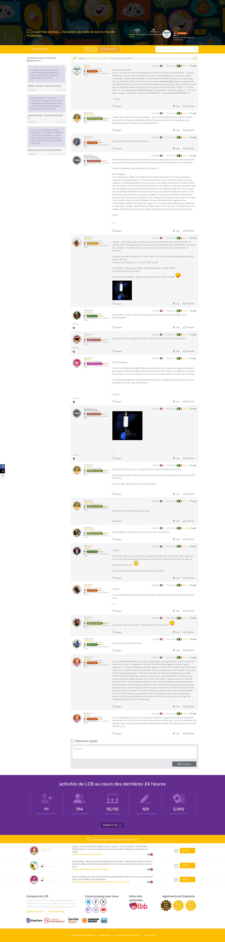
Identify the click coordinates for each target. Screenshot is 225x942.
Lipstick (87, 360)
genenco (87, 336)
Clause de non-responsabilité (82, 935)
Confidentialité (104, 935)
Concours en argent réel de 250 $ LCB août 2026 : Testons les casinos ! (101, 882)
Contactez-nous (56, 911)
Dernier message (135, 34)
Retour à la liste (39, 49)
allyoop (87, 139)
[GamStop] (104, 920)
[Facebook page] (96, 902)
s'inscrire (105, 58)
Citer (178, 106)
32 (176, 850)
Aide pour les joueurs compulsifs (127, 935)
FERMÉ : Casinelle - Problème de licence (44, 86)
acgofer (87, 548)
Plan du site (149, 935)
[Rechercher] (195, 49)
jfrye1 (176, 31)
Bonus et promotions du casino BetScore (45, 150)
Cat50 (86, 619)
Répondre (190, 106)
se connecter (91, 58)
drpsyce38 (88, 640)
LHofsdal (87, 586)
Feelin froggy (89, 529)
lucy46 (131, 37)
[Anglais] (162, 66)
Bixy (42, 864)
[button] (150, 854)
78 (176, 879)
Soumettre (186, 764)
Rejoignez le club (110, 825)
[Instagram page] (96, 909)
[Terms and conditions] (54, 920)
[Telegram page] (88, 902)
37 (176, 865)
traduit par (186, 66)
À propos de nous (35, 911)
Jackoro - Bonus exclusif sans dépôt (87, 854)
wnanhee (88, 467)
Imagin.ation (89, 114)
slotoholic (88, 239)
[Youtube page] (103, 909)
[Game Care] (34, 920)
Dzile (43, 878)
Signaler (118, 106)
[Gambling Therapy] (90, 920)
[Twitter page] (103, 902)
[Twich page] (88, 909)
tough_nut (45, 849)
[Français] (179, 66)
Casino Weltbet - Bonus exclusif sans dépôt (90, 869)
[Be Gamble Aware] (73, 920)
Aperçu (185, 850)
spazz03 (87, 659)
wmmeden (88, 312)
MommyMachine (91, 157)
